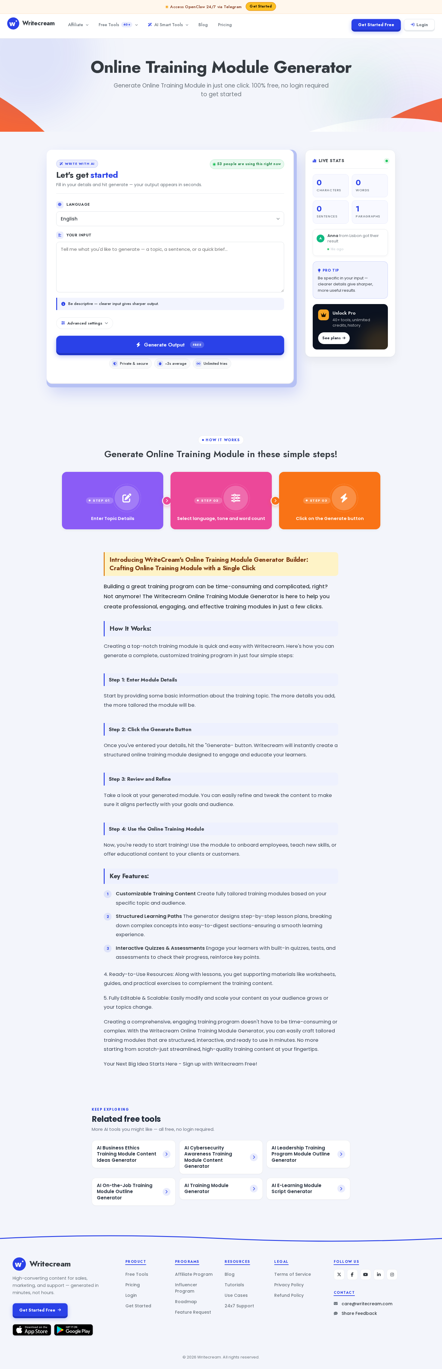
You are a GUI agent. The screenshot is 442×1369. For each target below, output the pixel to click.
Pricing (225, 24)
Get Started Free (376, 25)
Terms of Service (292, 1274)
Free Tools (114, 24)
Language (78, 204)
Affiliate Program (194, 1274)
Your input (79, 235)
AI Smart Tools (168, 24)
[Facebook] (352, 1274)
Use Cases (236, 1295)
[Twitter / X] (339, 1274)
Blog (203, 24)
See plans (331, 338)
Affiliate (75, 24)
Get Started (138, 1306)
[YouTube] (365, 1274)
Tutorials (234, 1285)
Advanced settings (84, 323)
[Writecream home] (19, 1264)
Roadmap (186, 1302)
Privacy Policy (289, 1285)
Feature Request (193, 1312)
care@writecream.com (367, 1304)
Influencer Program (186, 1288)
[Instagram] (392, 1274)
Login (422, 25)
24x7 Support (239, 1306)
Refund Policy (289, 1295)
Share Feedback (359, 1313)
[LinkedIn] (378, 1274)
